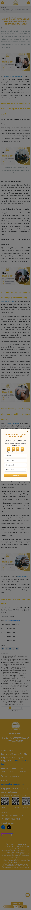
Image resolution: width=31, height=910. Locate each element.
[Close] (28, 431)
